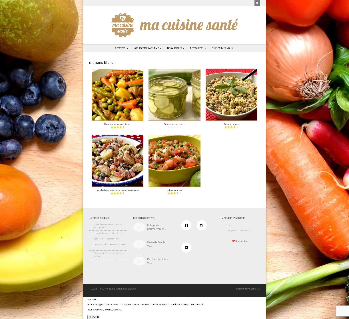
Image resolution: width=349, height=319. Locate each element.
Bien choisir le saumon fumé (106, 239)
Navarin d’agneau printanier (117, 124)
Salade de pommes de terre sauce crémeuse (118, 190)
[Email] (187, 247)
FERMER (94, 317)
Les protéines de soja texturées (108, 233)
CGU (228, 225)
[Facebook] (187, 225)
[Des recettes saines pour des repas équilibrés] (174, 35)
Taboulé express (231, 124)
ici (120, 309)
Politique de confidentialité (238, 231)
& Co (257, 289)
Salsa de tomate (174, 190)
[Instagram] (202, 225)
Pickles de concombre (174, 124)
